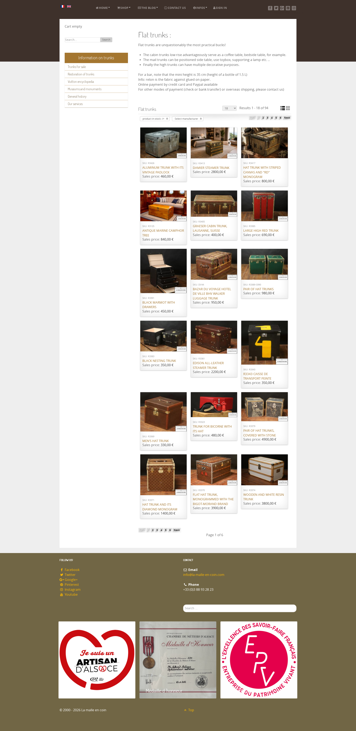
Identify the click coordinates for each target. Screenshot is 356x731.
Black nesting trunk (159, 361)
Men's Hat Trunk (155, 441)
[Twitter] (276, 8)
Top (190, 710)
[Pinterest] (288, 8)
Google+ (71, 580)
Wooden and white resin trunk (263, 497)
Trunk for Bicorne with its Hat (212, 429)
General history (77, 96)
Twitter (70, 575)
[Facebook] (270, 8)
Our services (75, 104)
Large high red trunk (261, 231)
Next (287, 117)
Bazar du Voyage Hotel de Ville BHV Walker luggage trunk (212, 293)
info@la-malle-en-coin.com (203, 575)
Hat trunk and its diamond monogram (159, 507)
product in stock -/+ (153, 118)
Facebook (72, 570)
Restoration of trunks (81, 74)
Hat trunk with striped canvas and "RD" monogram (262, 172)
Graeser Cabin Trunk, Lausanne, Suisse (210, 228)
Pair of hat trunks (258, 289)
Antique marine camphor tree (163, 233)
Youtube (71, 594)
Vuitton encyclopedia (81, 82)
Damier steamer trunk (211, 168)
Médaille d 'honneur (164, 690)
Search (106, 39)
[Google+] (282, 8)
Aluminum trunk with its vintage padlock (163, 170)
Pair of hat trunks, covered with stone (259, 433)
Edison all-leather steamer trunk (208, 365)
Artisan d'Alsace (79, 690)
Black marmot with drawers (158, 305)
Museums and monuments (84, 89)
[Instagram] (294, 8)
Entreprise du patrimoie (249, 690)
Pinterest (71, 585)
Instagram (72, 590)
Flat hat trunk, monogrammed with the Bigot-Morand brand (213, 499)
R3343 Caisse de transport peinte (257, 376)
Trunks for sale (77, 67)
